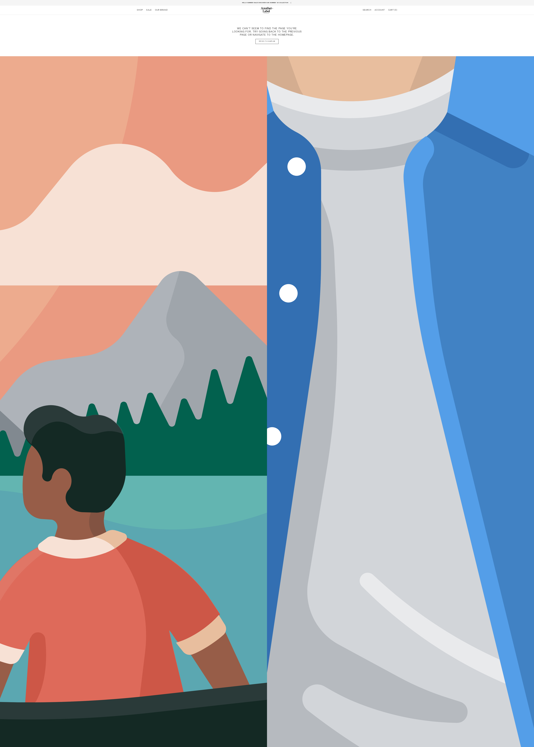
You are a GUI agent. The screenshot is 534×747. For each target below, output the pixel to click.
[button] (367, 10)
